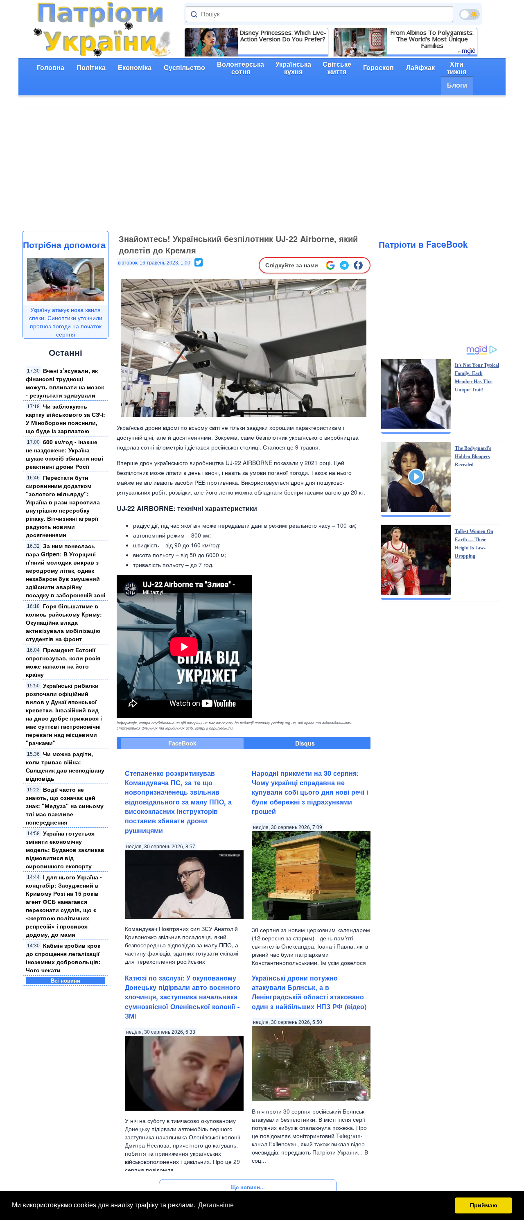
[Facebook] (358, 265)
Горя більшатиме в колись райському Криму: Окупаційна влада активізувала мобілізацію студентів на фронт (64, 622)
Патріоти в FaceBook (423, 244)
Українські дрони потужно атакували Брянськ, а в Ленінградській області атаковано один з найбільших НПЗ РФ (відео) (309, 992)
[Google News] (330, 265)
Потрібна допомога (64, 244)
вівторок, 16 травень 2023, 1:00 (154, 263)
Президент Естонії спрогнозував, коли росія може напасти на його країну (63, 662)
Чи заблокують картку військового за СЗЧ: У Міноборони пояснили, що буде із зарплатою (65, 418)
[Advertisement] (262, 169)
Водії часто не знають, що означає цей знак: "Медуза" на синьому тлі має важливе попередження (65, 805)
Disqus (305, 743)
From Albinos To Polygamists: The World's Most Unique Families (432, 39)
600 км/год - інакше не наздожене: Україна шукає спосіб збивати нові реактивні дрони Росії (64, 454)
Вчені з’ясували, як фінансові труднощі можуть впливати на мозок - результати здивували (65, 382)
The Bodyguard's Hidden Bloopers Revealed (473, 456)
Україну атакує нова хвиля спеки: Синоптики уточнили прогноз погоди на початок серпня (65, 321)
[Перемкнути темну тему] (469, 14)
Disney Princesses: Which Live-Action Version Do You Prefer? (282, 35)
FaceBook (182, 743)
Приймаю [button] (483, 1205)
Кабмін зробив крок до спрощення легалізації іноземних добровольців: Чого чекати (63, 957)
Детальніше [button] (216, 1205)
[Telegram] (344, 265)
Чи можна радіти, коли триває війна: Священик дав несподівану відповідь (65, 766)
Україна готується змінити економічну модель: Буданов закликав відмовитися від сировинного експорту (65, 849)
